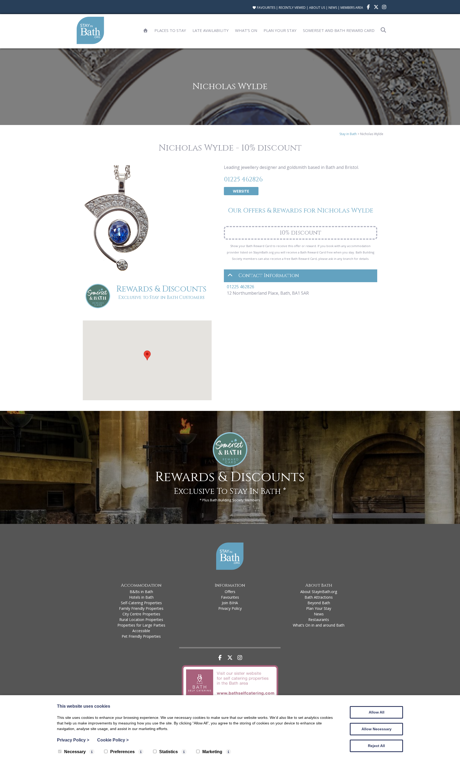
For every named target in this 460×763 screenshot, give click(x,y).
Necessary (75, 751)
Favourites (265, 7)
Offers (230, 591)
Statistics (168, 751)
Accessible (141, 630)
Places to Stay (170, 30)
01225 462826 (243, 179)
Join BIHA (230, 602)
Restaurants (318, 619)
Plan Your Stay (280, 30)
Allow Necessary (377, 729)
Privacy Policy (230, 608)
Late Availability (210, 30)
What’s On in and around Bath (318, 625)
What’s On (246, 30)
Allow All (376, 712)
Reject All (376, 746)
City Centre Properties (141, 613)
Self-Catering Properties (141, 602)
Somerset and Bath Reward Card (339, 30)
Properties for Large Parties (141, 625)
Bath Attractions (319, 597)
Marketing (212, 751)
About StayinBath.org (318, 591)
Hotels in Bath (141, 597)
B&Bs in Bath (141, 591)
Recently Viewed (292, 7)
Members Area (351, 7)
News (332, 7)
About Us (317, 7)
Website (241, 191)
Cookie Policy (113, 740)
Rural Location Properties (141, 619)
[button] (147, 355)
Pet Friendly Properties (141, 636)
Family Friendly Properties (141, 608)
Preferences (122, 751)
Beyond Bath (318, 602)
